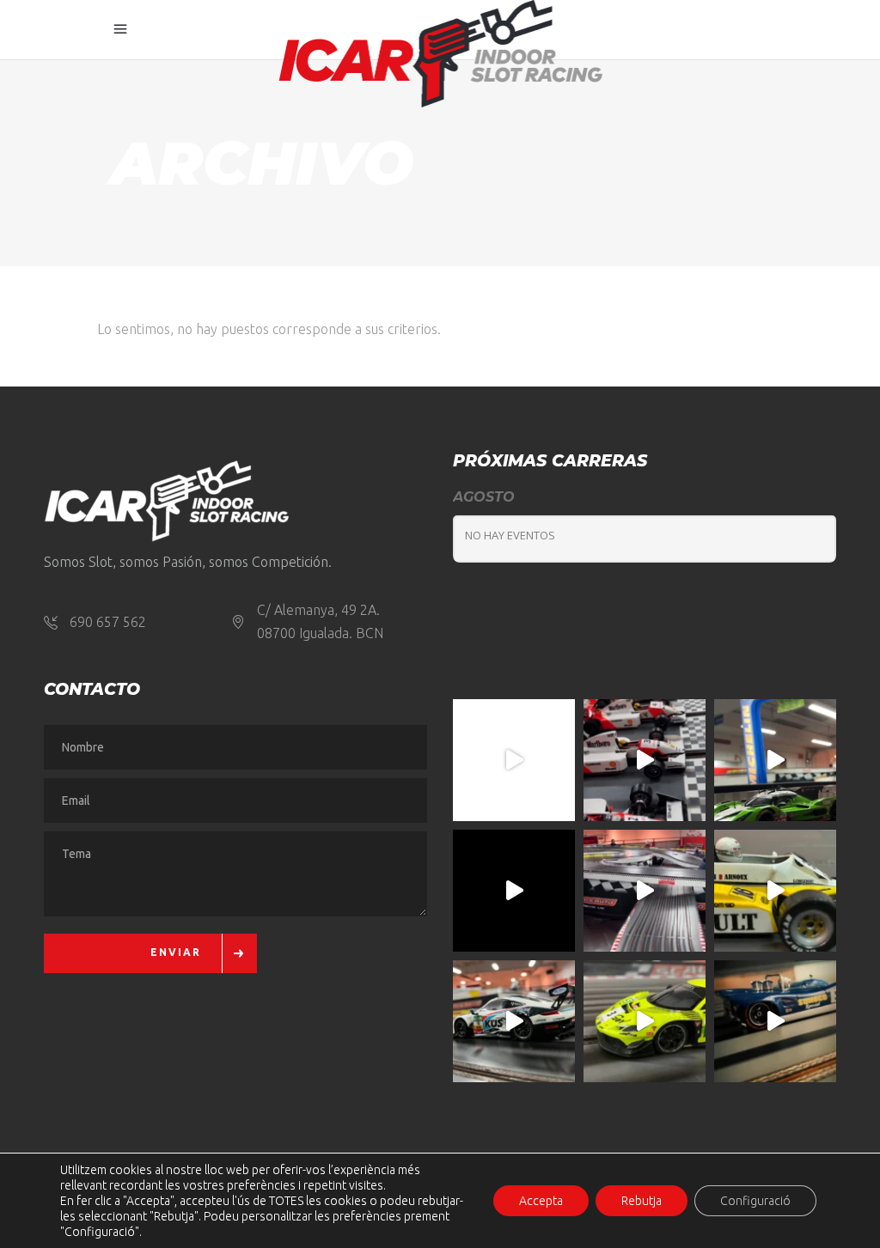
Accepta (541, 1201)
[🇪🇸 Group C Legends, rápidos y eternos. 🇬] (645, 891)
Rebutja (641, 1201)
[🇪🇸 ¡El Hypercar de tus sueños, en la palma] (775, 760)
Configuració (755, 1201)
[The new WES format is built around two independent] (514, 891)
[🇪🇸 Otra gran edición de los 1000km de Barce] (775, 1021)
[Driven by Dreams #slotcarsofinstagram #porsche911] (514, 1021)
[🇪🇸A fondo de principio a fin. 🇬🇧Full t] (514, 760)
